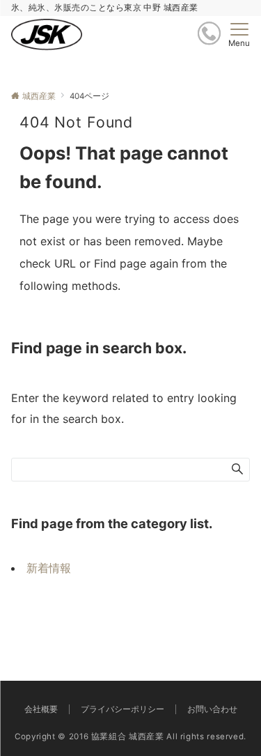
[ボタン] (209, 33)
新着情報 (48, 568)
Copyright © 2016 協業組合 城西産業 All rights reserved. (130, 736)
